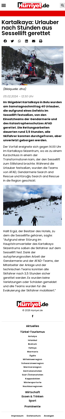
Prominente (32, 406)
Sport (32, 401)
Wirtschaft (32, 392)
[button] (3, 5)
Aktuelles (32, 326)
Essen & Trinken (32, 396)
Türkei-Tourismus (32, 332)
